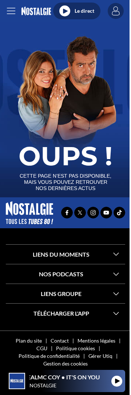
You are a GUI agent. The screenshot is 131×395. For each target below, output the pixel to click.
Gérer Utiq (100, 356)
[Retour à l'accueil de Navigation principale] (36, 11)
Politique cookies (75, 348)
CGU (41, 348)
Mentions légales (96, 340)
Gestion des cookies (65, 363)
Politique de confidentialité (49, 356)
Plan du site (29, 340)
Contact (60, 340)
